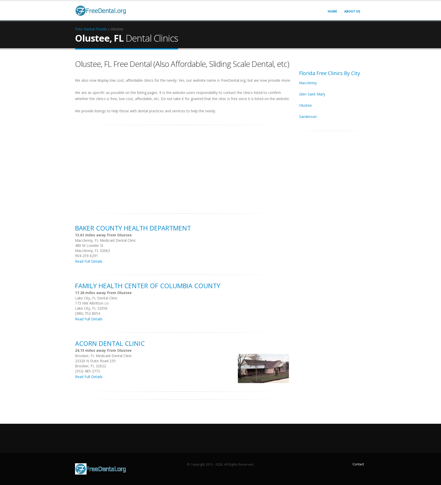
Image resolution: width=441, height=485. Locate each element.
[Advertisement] (183, 166)
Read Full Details (89, 261)
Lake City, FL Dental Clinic (96, 298)
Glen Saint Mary (312, 94)
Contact (358, 464)
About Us (352, 11)
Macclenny (308, 82)
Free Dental (84, 29)
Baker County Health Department (133, 228)
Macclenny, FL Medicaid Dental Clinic (105, 240)
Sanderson (308, 116)
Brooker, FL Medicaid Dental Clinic (103, 355)
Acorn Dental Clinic (110, 343)
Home (332, 11)
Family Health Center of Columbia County (147, 285)
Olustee (305, 105)
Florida (101, 29)
